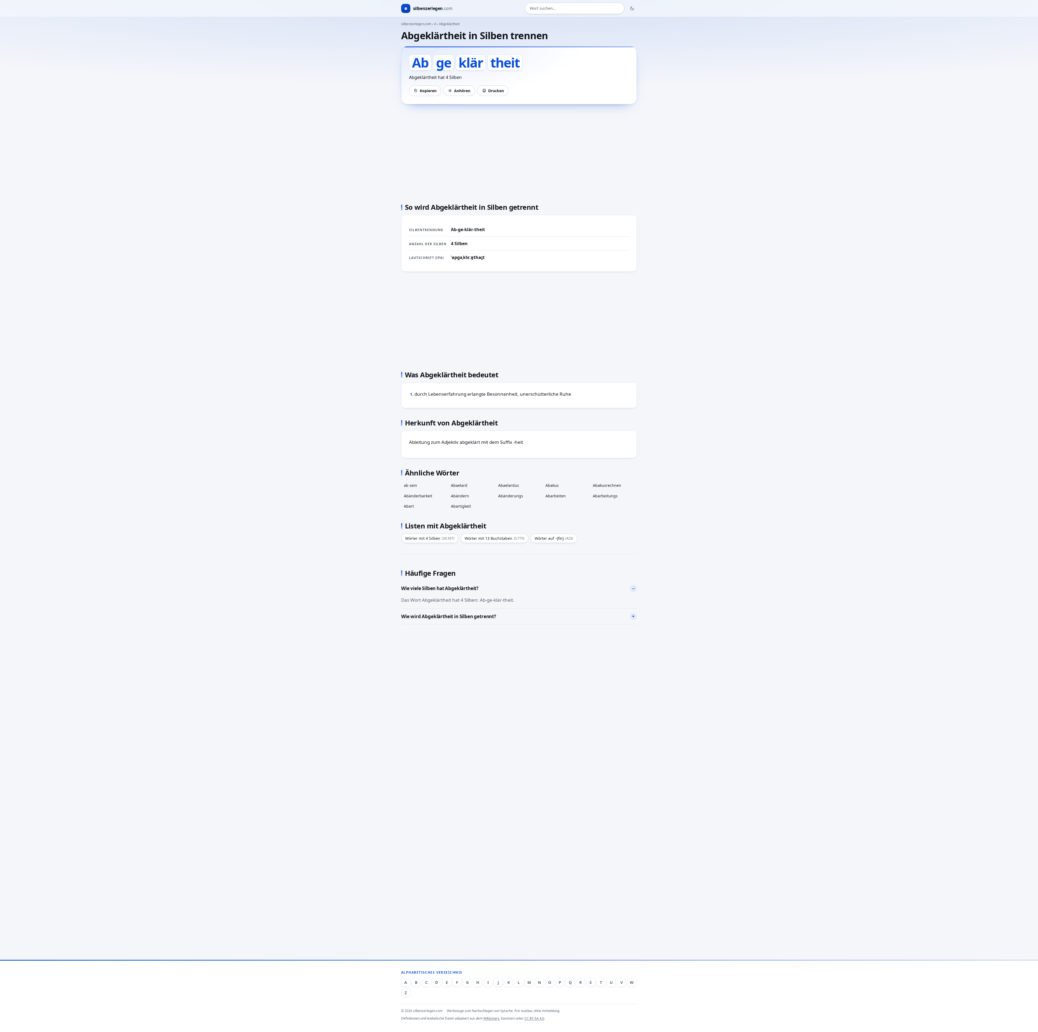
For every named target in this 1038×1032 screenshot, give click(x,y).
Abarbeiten (555, 495)
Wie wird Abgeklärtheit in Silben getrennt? (448, 616)
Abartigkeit (461, 506)
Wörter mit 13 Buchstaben (494, 538)
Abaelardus (508, 485)
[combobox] (574, 8)
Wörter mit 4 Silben (429, 538)
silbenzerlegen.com (416, 24)
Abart (409, 506)
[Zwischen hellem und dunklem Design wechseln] (632, 8)
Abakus (552, 485)
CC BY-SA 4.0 (534, 1018)
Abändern (460, 495)
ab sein (410, 485)
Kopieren (428, 90)
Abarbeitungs (605, 495)
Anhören (462, 90)
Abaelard (459, 485)
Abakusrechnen (607, 485)
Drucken (496, 90)
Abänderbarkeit (418, 495)
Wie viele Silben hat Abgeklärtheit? (439, 588)
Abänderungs (510, 495)
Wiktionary (491, 1018)
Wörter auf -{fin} (554, 538)
